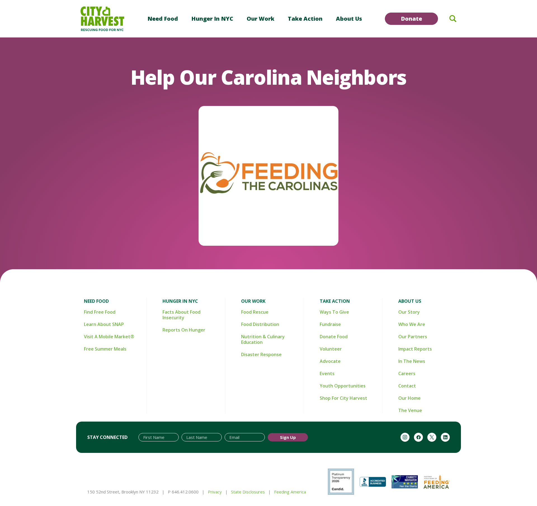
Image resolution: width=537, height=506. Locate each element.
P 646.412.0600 (183, 492)
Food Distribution (260, 324)
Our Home (409, 398)
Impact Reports (415, 349)
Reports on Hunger (183, 330)
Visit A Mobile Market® (109, 337)
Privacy (215, 492)
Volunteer (331, 349)
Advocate (330, 361)
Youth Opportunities (343, 386)
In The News (411, 361)
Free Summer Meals (105, 349)
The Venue (410, 410)
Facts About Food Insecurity (181, 315)
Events (327, 373)
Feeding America (290, 492)
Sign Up (288, 437)
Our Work (260, 18)
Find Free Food (100, 312)
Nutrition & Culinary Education (263, 339)
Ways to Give (334, 312)
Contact (407, 386)
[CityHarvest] (102, 18)
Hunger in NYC (212, 18)
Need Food (162, 18)
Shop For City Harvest (343, 398)
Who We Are (411, 324)
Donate (411, 18)
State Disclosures (248, 492)
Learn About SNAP (104, 324)
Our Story (409, 312)
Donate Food (334, 337)
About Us (349, 18)
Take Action (305, 18)
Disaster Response (261, 354)
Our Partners (412, 337)
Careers (406, 373)
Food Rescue (254, 312)
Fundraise (330, 324)
